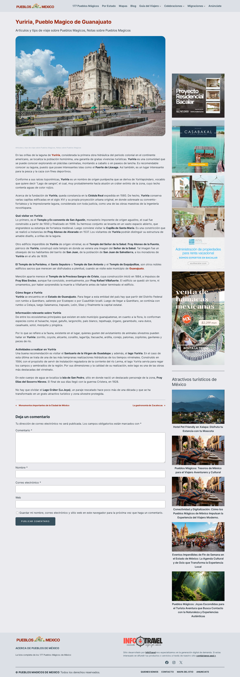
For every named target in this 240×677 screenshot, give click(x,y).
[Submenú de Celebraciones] (183, 6)
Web (18, 497)
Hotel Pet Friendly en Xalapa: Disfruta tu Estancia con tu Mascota (198, 429)
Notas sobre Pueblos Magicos (109, 30)
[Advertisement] (198, 44)
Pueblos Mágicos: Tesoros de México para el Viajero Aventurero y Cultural (198, 470)
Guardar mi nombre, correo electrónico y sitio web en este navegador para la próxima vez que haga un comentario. (91, 512)
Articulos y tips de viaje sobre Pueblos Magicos (50, 30)
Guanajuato (136, 268)
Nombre (22, 467)
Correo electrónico (28, 482)
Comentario (24, 430)
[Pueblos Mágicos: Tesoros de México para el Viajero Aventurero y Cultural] (198, 451)
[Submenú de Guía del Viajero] (160, 6)
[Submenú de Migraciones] (204, 6)
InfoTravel (150, 652)
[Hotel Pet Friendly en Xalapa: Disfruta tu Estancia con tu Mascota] (198, 407)
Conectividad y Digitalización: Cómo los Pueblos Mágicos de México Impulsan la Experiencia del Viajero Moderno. (198, 513)
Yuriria (56, 155)
